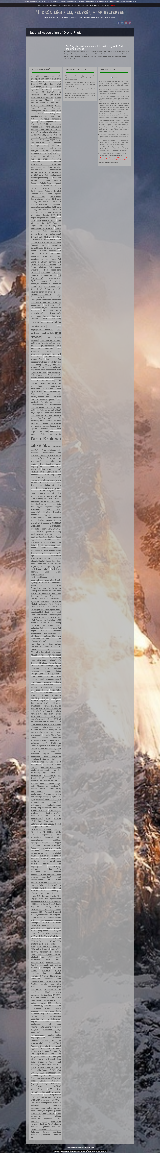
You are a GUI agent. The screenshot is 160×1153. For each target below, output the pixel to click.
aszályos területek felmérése (46, 151)
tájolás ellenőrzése (46, 1043)
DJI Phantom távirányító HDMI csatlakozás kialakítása (46, 269)
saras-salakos (50, 1000)
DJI (47, 234)
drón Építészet (50, 305)
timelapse (42, 1062)
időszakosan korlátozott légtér (46, 685)
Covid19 (57, 191)
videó (44, 1113)
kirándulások (36, 735)
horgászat (56, 655)
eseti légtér (51, 561)
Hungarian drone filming (46, 671)
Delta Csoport (48, 220)
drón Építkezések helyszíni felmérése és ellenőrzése (46, 308)
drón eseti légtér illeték (50, 313)
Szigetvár (35, 1040)
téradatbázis (48, 1051)
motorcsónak (55, 859)
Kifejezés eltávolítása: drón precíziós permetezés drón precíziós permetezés (46, 729)
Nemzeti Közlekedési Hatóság (46, 888)
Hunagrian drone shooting (46, 668)
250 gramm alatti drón (51, 79)
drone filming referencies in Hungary (46, 488)
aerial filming (49, 114)
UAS (58, 1070)
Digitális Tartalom (38, 234)
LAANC (34, 767)
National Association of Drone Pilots (46, 880)
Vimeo (58, 1113)
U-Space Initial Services (47, 1067)
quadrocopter (45, 968)
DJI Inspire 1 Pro (38, 240)
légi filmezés (50, 775)
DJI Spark (45, 272)
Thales (53, 1054)
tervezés (57, 1051)
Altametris (35, 140)
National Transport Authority (43, 882)
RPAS (47, 992)
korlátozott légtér (39, 743)
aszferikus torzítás (39, 153)
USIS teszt (56, 1097)
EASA (40, 531)
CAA (59, 186)
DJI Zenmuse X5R (52, 278)
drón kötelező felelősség (42, 381)
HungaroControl (38, 674)
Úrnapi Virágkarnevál (52, 1095)
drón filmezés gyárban (46, 343)
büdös (46, 186)
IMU (32, 693)
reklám (58, 970)
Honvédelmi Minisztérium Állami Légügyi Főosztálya (46, 649)
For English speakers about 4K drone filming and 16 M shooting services (94, 47)
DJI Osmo (53, 245)
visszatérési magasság (41, 1119)
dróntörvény (47, 529)
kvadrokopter (48, 765)
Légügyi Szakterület (41, 827)
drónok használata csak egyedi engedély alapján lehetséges (46, 506)
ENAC (40, 545)
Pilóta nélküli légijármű (40, 949)
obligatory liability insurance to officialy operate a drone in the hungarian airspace (46, 917)
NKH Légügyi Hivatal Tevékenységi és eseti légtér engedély (46, 909)
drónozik (57, 520)
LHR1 (58, 832)
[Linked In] (122, 22)
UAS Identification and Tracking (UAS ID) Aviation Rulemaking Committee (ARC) (46, 1075)
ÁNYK (44, 143)
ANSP (38, 143)
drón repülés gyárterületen (48, 423)
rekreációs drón (38, 973)
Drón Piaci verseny (52, 415)
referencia (46, 970)
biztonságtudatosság (39, 178)
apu (32, 145)
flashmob (45, 596)
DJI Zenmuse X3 (48, 275)
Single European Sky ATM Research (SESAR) (46, 1013)
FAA (40, 583)
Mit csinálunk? (47, 5)
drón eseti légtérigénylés (43, 316)
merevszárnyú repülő (50, 848)
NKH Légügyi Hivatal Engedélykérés (46, 901)
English (112, 5)
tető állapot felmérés (40, 1054)
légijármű (39, 799)
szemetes (57, 1038)
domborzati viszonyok (51, 284)
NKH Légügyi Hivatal (46, 896)
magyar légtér (48, 843)
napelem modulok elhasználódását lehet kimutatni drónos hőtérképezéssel (46, 874)
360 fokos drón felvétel (50, 84)
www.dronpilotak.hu (39, 1124)
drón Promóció (38, 418)
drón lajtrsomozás (52, 391)
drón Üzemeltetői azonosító (43, 477)
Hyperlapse (36, 682)
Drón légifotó (50, 397)
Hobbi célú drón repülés (41, 639)
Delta (38, 220)
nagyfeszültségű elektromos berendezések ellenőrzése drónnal (46, 869)
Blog (99, 5)
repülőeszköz (36, 989)
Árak (83, 5)
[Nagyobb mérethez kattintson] (114, 77)
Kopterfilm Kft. (54, 740)
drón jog (47, 364)
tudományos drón (38, 1065)
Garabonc (45, 601)
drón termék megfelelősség (43, 458)
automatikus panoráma (41, 167)
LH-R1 (42, 832)
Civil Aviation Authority (42, 191)
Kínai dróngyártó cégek (51, 732)
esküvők (34, 580)
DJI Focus (43, 237)
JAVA (46, 703)
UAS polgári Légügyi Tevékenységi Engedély (46, 1080)
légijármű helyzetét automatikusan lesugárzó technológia (46, 802)
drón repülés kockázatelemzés (43, 426)
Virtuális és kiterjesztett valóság (46, 1116)
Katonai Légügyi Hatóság (50, 708)
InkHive (41, 1145)
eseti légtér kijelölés (40, 569)
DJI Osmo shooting (47, 251)
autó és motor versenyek (46, 159)
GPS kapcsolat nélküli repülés (43, 609)
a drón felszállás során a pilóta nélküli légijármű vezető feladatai (46, 102)
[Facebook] (118, 22)
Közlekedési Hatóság (40, 759)
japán (53, 701)
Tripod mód (55, 1062)
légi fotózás (48, 778)
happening (35, 625)
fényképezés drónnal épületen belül (46, 591)
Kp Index (41, 762)
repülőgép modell (52, 989)
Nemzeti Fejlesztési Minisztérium (46, 885)
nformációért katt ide (111, 162)
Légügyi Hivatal (54, 824)
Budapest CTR (37, 186)
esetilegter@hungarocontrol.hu (43, 577)
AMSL (58, 140)
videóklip (51, 1113)
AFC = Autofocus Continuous (46, 119)
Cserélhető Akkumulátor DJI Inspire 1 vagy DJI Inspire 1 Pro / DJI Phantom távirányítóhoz (46, 201)
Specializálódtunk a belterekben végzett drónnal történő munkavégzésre (46, 1021)
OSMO (34, 933)
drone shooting (38, 496)
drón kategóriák (54, 372)
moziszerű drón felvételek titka (46, 861)
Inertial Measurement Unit (48, 693)
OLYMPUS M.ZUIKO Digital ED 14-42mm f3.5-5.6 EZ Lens (46, 925)
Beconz (47, 172)
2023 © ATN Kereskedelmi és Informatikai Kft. (80, 1147)
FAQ (95, 5)
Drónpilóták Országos (40, 523)
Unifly (48, 1092)
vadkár (49, 1108)
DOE (33, 281)
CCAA (58, 188)
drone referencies (53, 493)
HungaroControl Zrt (39, 679)
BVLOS (53, 186)
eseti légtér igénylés (51, 566)
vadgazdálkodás (38, 1108)
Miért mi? (77, 5)
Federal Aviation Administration (46, 588)
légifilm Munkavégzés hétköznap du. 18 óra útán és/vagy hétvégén (46, 794)
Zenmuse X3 (36, 1135)
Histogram (56, 636)
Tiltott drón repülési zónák (43, 1059)
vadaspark (35, 1105)
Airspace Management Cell (42, 127)
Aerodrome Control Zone (50, 116)
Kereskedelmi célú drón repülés (46, 714)
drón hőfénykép (54, 362)
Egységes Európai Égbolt (50, 537)
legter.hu (57, 818)
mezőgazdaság (37, 853)
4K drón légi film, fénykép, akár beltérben (80, 12)
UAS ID (34, 1073)
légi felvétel (49, 773)
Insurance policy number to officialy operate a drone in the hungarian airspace (46, 698)
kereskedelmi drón (38, 722)
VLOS (44, 1121)
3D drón (46, 89)
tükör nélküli (52, 1065)
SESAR (47, 1006)
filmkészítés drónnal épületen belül (46, 593)
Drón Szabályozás (51, 434)
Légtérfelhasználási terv (42, 821)
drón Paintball (37, 415)
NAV (59, 882)
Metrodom (35, 851)
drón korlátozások (53, 378)
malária (47, 845)
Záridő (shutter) (54, 1124)
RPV (54, 995)
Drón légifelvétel (40, 394)
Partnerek (105, 5)
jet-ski (52, 703)
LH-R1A (50, 832)
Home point (56, 641)
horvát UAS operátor (40, 658)
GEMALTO (56, 601)
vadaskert (57, 1103)
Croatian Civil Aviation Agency (46, 194)
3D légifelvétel (49, 92)
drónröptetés (36, 529)
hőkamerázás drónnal (40, 641)
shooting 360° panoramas (42, 1011)
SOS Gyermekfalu (51, 1016)
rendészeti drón (52, 979)
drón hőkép (36, 364)
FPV (41, 599)
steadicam (50, 1024)
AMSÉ (52, 140)
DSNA (55, 529)
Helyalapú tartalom (42, 636)
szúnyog (34, 1043)
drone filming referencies (49, 485)
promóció (34, 968)
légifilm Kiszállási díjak (50, 783)
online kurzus (40, 928)
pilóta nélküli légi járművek (49, 946)
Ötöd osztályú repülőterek (49, 933)
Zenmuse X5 (47, 1135)
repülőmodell (36, 992)
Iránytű (42, 701)
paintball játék (37, 944)
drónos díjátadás (53, 517)
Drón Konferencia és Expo (43, 375)
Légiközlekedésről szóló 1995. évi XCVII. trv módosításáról (46, 815)
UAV (50, 1089)
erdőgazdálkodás (38, 558)
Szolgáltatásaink (67, 5)
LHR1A (34, 835)
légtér (48, 818)
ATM (49, 153)
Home (39, 5)
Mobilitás (44, 859)
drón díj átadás (49, 297)
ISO (47, 701)
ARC (53, 145)
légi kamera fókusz (48, 781)
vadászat (57, 1105)
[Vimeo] (129, 22)
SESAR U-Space (52, 1008)
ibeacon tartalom (52, 682)
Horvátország (55, 658)
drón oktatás (55, 413)
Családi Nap (38, 196)
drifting (33, 286)
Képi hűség (56, 711)
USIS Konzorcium (43, 1097)
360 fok (34, 82)
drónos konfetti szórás (41, 520)
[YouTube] (126, 22)
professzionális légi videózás (49, 965)
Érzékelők (42, 561)
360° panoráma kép (40, 87)
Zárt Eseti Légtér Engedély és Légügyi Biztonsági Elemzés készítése (46, 1129)
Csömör (45, 215)
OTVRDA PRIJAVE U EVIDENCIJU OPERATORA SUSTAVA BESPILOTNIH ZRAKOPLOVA (46, 938)
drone (52, 480)
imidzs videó (55, 690)
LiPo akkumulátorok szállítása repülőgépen (46, 840)
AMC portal (44, 140)
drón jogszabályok (48, 370)
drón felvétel (47, 322)
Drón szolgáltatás (49, 450)
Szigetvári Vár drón (51, 1040)
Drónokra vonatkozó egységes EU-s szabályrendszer (46, 514)
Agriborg (34, 122)
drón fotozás (36, 357)
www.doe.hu (56, 1121)
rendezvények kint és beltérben (46, 981)
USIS (33, 1097)
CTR (53, 215)
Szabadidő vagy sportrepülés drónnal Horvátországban (46, 1032)
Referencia (89, 5)
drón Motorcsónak (53, 405)
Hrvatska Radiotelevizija (50, 663)
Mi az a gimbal (53, 853)
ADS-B (40, 113)
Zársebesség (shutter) (40, 1127)
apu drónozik (42, 145)
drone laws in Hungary (42, 491)
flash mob (35, 596)
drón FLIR (56, 354)
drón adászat (50, 286)
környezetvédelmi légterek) (49, 748)
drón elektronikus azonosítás (49, 300)
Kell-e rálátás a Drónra (40, 711)
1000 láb (34, 76)
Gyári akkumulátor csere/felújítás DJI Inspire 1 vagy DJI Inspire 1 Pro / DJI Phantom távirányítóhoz (46, 617)
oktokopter (35, 923)
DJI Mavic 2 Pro (53, 240)
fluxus (52, 596)
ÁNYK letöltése (54, 143)
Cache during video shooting (43, 188)
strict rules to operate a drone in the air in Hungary (46, 1027)
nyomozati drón (45, 915)
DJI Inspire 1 (55, 237)
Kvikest (58, 765)
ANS (33, 143)
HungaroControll (54, 679)
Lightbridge (46, 835)
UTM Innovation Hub (45, 1100)
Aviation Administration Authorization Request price (46, 169)
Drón (40, 286)
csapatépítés (55, 196)
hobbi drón (56, 639)
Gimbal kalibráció (39, 604)
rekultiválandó (55, 973)
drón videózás (44, 480)
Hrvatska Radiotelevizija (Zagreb (46, 666)
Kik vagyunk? (57, 5)
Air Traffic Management (50, 124)
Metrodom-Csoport (53, 851)
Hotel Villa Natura (39, 660)
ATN (54, 153)
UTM (33, 1100)
